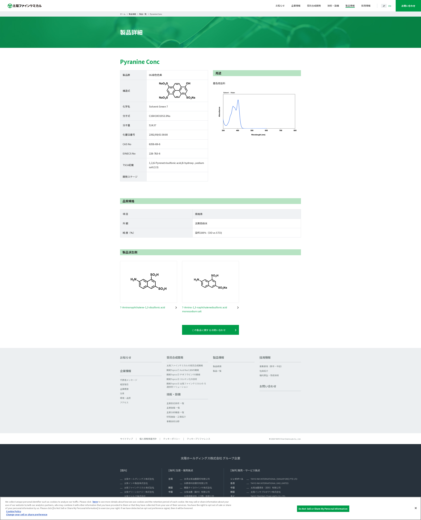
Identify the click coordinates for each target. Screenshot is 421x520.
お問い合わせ (408, 5)
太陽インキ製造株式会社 (136, 483)
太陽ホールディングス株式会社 (139, 478)
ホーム (122, 14)
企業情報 (295, 5)
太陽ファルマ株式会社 (135, 496)
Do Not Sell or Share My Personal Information (323, 508)
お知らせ (280, 5)
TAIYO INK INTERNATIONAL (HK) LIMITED (270, 483)
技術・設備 (333, 5)
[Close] (415, 508)
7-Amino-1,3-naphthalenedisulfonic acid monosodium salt (204, 309)
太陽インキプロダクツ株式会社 (266, 491)
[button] (141, 372)
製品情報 (350, 5)
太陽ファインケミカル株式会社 (139, 487)
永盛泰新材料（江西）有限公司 (199, 496)
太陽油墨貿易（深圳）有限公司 (266, 487)
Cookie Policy (13, 511)
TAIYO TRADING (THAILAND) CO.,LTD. (268, 496)
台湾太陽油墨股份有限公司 (197, 478)
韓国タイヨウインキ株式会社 (198, 487)
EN (389, 5)
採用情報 (366, 5)
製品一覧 (143, 14)
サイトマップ (126, 438)
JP (384, 5)
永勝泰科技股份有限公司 (196, 483)
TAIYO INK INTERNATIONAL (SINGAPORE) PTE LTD (274, 478)
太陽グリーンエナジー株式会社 (139, 491)
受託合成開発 (314, 5)
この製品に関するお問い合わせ (209, 330)
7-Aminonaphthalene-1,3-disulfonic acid (142, 307)
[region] (210, 508)
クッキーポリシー (171, 438)
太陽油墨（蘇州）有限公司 (197, 491)
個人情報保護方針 (148, 438)
